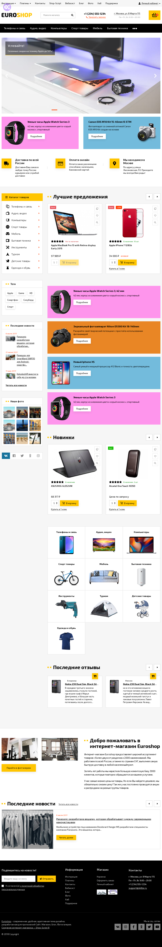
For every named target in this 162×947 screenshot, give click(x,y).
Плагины (69, 880)
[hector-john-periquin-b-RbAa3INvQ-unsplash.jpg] (22, 438)
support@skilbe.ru (138, 888)
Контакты (70, 884)
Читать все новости (16, 385)
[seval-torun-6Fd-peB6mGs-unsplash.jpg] (22, 425)
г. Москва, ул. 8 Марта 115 (127, 13)
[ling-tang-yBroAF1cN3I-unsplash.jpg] (9, 412)
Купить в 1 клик (117, 268)
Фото (68, 895)
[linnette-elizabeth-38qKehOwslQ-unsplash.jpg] (9, 438)
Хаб (67, 899)
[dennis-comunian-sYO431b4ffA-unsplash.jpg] (35, 438)
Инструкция (71, 876)
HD (31, 293)
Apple (10, 293)
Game (21, 293)
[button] (54, 110)
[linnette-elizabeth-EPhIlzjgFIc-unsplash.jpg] (35, 425)
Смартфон (12, 300)
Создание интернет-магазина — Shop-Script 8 (25, 927)
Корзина (101, 876)
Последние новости (22, 325)
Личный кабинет (105, 884)
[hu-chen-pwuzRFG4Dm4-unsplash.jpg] (22, 412)
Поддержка (71, 903)
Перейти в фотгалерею (19, 767)
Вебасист (70, 888)
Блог (67, 891)
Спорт (10, 306)
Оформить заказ (105, 880)
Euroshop (6, 921)
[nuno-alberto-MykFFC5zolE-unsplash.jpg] (35, 412)
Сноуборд (28, 300)
